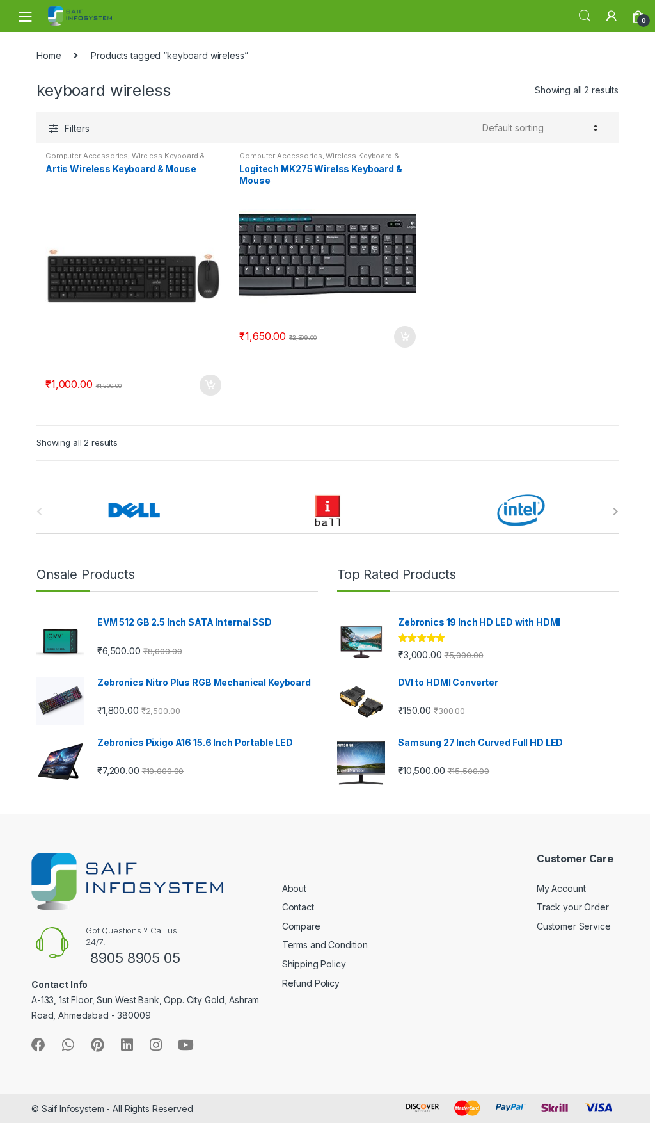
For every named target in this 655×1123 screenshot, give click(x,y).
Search (585, 16)
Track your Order (573, 906)
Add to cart (209, 385)
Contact (298, 906)
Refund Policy (311, 983)
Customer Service (574, 926)
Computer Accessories (86, 155)
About (294, 888)
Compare (301, 926)
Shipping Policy (314, 963)
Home (48, 55)
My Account (561, 888)
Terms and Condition (325, 944)
